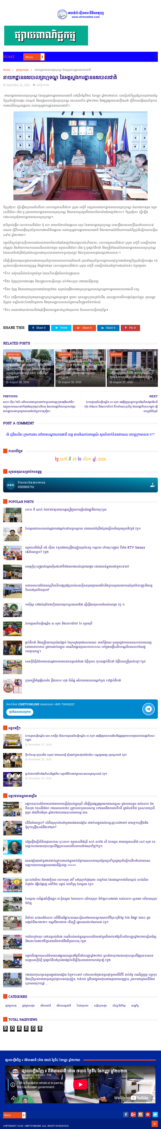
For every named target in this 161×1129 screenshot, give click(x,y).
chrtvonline (33, 1126)
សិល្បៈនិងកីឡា (119, 1006)
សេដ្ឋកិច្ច (135, 1006)
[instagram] (140, 1114)
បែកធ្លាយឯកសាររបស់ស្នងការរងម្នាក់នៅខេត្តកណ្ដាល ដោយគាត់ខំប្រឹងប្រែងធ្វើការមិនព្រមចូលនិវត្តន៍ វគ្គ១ (83, 529)
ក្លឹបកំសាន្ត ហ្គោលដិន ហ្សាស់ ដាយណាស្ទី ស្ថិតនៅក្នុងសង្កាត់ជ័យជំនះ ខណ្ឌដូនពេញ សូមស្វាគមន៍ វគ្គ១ (76, 755)
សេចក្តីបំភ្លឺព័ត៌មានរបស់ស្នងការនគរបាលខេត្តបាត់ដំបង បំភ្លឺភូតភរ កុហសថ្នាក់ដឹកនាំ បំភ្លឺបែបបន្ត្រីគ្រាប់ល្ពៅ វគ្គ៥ (85, 662)
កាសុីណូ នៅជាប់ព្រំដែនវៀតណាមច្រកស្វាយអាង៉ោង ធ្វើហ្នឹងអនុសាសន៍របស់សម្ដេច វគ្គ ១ (75, 605)
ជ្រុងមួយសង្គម (22, 70)
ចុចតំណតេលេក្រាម (20, 712)
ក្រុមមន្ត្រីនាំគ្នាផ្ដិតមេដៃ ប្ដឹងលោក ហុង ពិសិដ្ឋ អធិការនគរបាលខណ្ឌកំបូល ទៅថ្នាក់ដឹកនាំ (73, 681)
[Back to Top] (155, 1124)
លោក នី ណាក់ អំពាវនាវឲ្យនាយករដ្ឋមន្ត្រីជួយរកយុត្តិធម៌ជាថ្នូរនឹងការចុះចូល (65, 510)
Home (9, 57)
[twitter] (155, 1114)
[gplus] (133, 1114)
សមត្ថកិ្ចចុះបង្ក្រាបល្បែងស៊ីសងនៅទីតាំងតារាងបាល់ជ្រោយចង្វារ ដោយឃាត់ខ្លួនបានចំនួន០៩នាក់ (77, 567)
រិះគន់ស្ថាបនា (82, 1006)
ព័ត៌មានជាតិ (45, 1006)
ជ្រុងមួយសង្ (116, 354)
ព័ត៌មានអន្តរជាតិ (64, 1006)
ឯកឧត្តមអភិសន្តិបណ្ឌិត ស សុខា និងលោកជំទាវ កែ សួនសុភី (58, 624)
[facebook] (126, 1114)
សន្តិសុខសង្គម (100, 1006)
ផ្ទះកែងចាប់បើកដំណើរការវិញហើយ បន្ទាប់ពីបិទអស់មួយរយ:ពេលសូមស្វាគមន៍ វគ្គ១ (66, 774)
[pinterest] (148, 1114)
